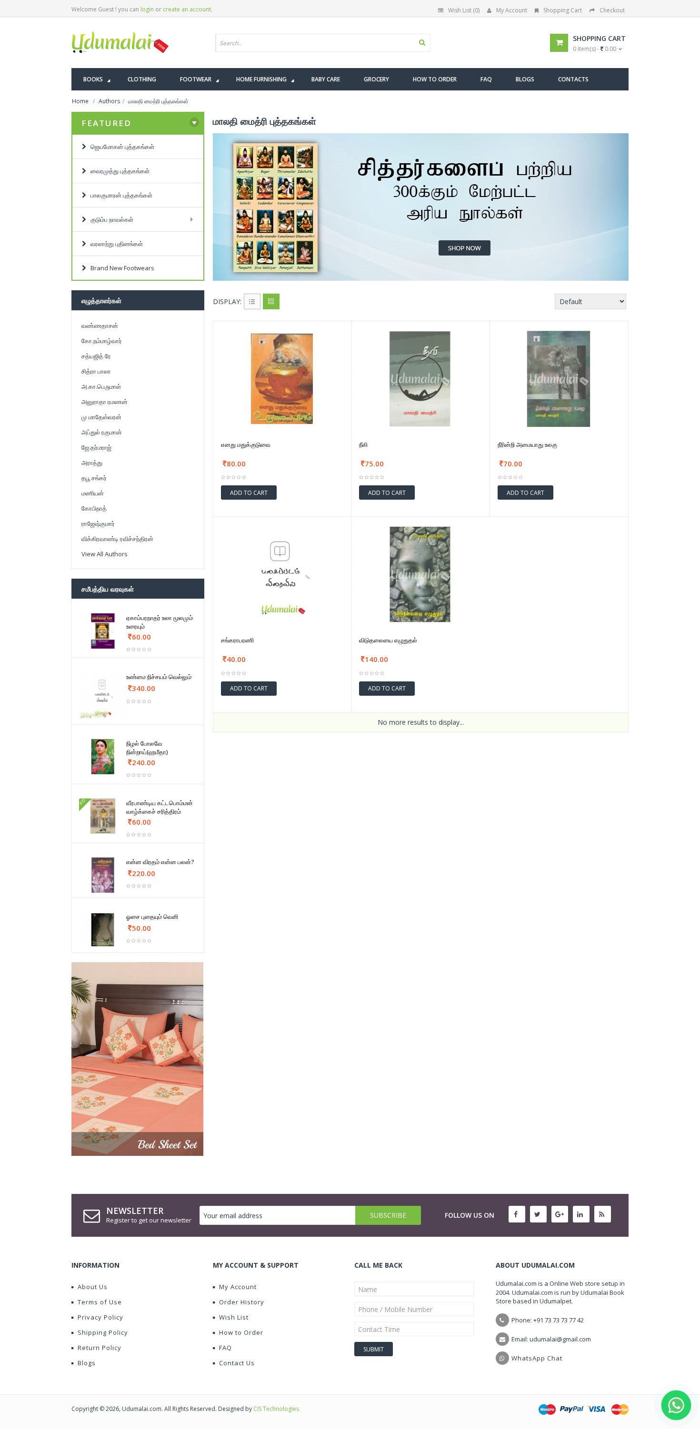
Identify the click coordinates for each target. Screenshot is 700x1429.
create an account (187, 9)
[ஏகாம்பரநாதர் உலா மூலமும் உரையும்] (102, 631)
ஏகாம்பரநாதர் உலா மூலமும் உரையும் (159, 622)
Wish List (234, 1317)
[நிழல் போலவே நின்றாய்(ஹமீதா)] (102, 756)
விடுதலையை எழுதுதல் (388, 640)
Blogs (87, 1363)
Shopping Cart (562, 10)
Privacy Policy (100, 1317)
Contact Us (237, 1363)
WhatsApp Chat (536, 1358)
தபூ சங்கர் (94, 477)
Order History (241, 1302)
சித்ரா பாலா (96, 371)
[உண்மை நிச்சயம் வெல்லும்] (102, 695)
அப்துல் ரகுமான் (101, 432)
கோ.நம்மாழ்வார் (101, 340)
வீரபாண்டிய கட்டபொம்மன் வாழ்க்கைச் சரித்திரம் (159, 807)
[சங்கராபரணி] (282, 574)
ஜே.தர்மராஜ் (96, 447)
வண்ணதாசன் (99, 325)
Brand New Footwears (120, 268)
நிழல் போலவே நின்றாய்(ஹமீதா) (147, 747)
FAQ (225, 1347)
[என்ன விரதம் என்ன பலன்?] (102, 875)
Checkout (612, 10)
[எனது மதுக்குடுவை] (282, 379)
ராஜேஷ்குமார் (98, 523)
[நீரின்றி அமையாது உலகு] (559, 379)
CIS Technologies (276, 1409)
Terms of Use (100, 1302)
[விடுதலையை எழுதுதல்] (420, 574)
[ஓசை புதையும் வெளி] (102, 929)
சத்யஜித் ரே (96, 356)
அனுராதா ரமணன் (104, 401)
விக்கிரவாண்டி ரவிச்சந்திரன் (117, 538)
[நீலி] (420, 379)
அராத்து (91, 462)
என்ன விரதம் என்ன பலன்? (160, 861)
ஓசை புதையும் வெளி (152, 916)
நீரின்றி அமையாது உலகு (527, 444)
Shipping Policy (103, 1332)
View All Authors (104, 554)
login (147, 9)
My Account (511, 10)
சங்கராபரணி (237, 640)
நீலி (363, 444)
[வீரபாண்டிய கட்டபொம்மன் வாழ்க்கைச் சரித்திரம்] (102, 816)
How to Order (241, 1332)
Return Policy (99, 1347)
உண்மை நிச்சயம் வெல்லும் (158, 676)
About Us (93, 1286)
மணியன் (92, 493)
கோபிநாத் (94, 508)
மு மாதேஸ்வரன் (101, 417)
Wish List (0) (464, 10)
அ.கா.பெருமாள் (101, 386)
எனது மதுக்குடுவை (245, 444)
